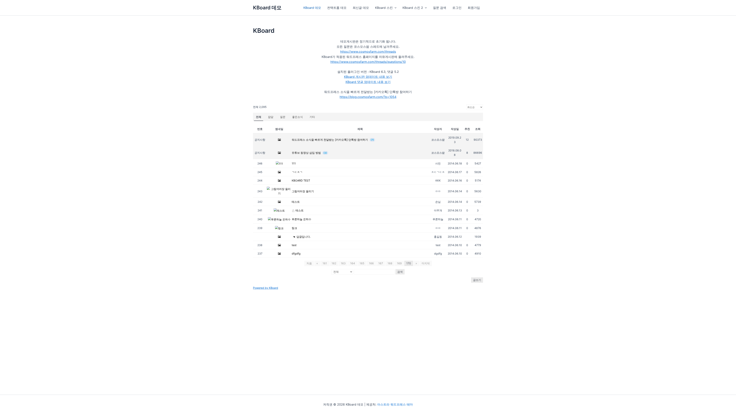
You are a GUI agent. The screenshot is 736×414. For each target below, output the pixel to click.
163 (343, 263)
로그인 (457, 8)
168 (390, 263)
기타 (312, 116)
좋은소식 (297, 116)
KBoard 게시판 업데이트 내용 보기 (368, 77)
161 (325, 263)
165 (362, 263)
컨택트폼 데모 (337, 8)
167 (380, 263)
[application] (395, 7)
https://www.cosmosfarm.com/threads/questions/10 (368, 62)
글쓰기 (477, 280)
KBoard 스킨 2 (412, 8)
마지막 (426, 263)
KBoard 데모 (267, 8)
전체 (258, 116)
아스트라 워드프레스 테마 (395, 404)
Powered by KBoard (265, 287)
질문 (282, 116)
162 (334, 263)
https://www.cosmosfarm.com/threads (368, 51)
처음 (309, 263)
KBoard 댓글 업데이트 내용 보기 (368, 82)
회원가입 (474, 8)
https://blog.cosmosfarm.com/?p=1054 (368, 97)
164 (352, 263)
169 (399, 263)
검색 (400, 271)
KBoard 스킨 (384, 8)
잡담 (270, 116)
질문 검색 (439, 8)
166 (371, 263)
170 (408, 263)
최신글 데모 (361, 8)
